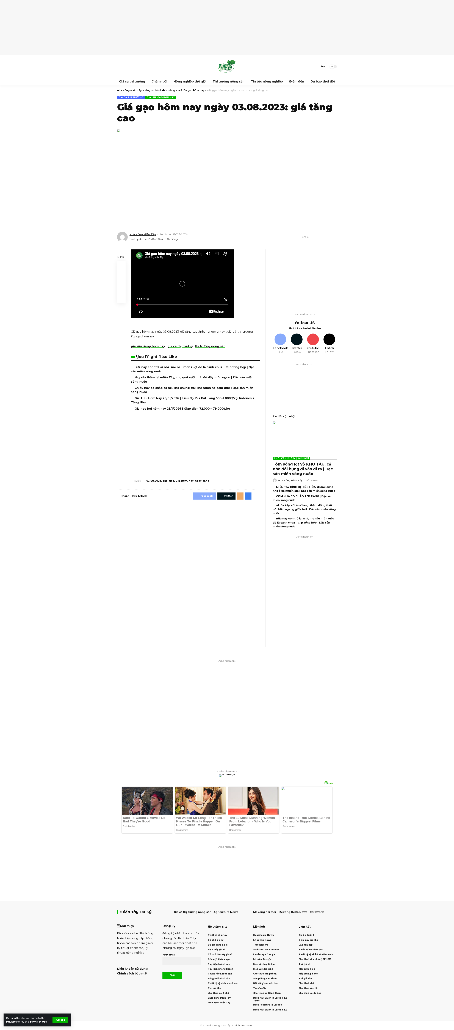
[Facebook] (120, 66)
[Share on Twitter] (317, 237)
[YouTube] (128, 66)
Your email (168, 954)
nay (191, 480)
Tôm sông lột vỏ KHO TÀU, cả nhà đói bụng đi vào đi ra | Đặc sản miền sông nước (303, 469)
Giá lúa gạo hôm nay (161, 97)
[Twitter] (124, 66)
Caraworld (317, 912)
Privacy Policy (15, 1021)
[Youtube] (313, 344)
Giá (178, 480)
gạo (171, 480)
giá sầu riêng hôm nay (148, 346)
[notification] (311, 66)
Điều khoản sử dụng (132, 968)
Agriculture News (226, 912)
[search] (316, 66)
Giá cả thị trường (130, 97)
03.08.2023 (153, 480)
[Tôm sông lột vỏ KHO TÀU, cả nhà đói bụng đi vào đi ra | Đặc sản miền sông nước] (305, 440)
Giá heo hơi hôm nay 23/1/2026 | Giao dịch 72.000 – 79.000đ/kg (182, 408)
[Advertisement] (227, 27)
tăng (206, 480)
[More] (334, 237)
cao (165, 480)
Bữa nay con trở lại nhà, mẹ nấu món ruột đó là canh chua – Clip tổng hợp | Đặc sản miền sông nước (303, 522)
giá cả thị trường (180, 346)
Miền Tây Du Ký (136, 912)
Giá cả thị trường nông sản (192, 912)
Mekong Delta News (293, 912)
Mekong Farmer (264, 912)
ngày (198, 480)
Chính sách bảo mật (132, 973)
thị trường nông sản (210, 346)
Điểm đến (303, 458)
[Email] (323, 237)
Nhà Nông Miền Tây (142, 234)
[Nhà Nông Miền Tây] (227, 66)
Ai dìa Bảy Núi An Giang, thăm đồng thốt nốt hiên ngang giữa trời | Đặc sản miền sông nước (304, 509)
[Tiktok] (329, 344)
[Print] (328, 237)
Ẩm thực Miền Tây (284, 458)
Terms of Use (38, 1021)
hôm (184, 480)
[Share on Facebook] (312, 237)
